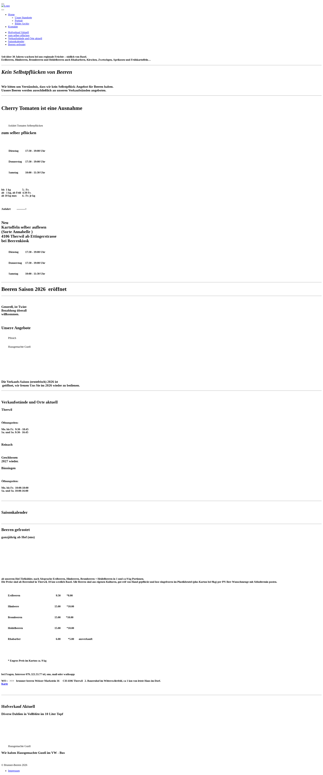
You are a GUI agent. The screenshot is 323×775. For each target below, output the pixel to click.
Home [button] (11, 14)
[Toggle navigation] (2, 9)
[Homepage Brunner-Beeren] (5, 5)
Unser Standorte (23, 17)
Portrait (19, 20)
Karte (4, 683)
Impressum (14, 770)
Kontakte (13, 26)
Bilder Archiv (22, 23)
